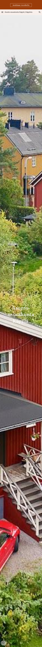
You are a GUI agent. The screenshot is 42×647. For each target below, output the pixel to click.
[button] (2, 12)
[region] (21, 4)
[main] (21, 315)
